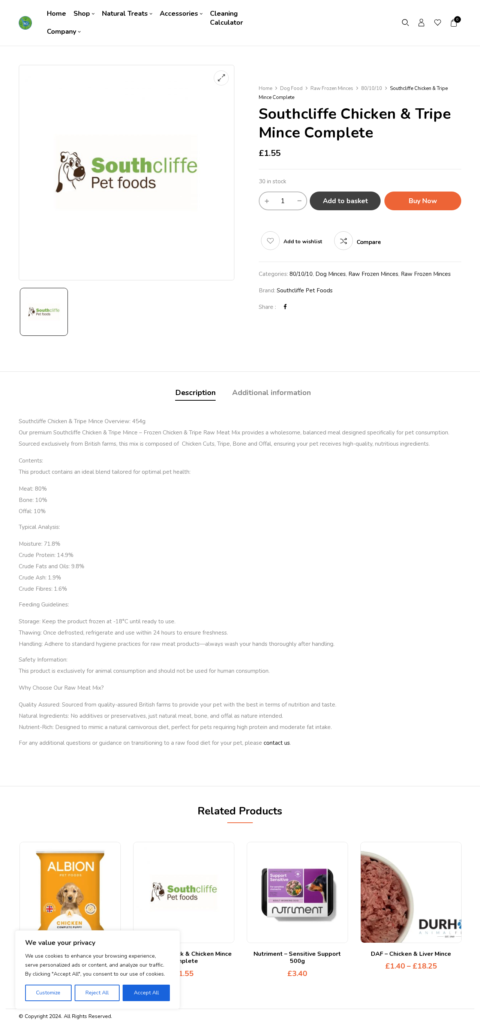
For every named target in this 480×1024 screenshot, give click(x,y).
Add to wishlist (303, 241)
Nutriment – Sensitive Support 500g (297, 957)
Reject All (97, 992)
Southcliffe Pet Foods (305, 290)
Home (265, 88)
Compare (369, 242)
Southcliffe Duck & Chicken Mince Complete (184, 957)
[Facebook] (285, 307)
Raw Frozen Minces (331, 88)
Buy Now (423, 200)
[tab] (195, 394)
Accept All (146, 992)
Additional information (271, 393)
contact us (277, 743)
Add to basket (345, 200)
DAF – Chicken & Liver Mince (411, 954)
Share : (267, 307)
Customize (48, 992)
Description (195, 393)
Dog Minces (330, 274)
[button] (454, 23)
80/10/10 (371, 88)
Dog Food (291, 88)
